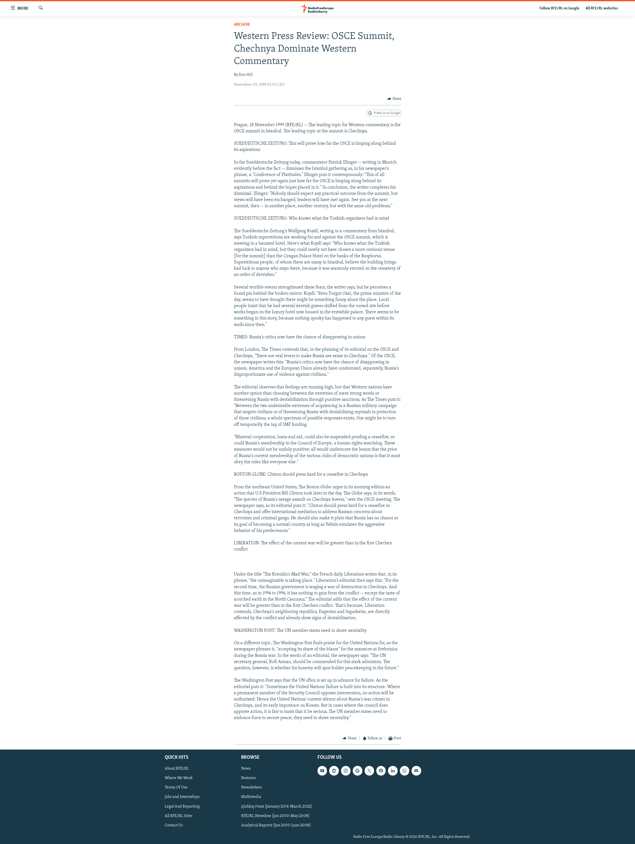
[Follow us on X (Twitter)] (369, 771)
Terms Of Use (176, 788)
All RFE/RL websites (602, 8)
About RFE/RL (177, 769)
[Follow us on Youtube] (322, 771)
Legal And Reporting (182, 807)
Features (248, 778)
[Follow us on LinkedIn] (392, 771)
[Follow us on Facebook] (381, 771)
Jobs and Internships (182, 797)
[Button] (394, 99)
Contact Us (174, 825)
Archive (242, 25)
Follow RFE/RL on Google (559, 8)
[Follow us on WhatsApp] (404, 771)
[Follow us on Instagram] (345, 771)
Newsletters (251, 788)
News (246, 769)
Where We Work (179, 778)
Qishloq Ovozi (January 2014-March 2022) (276, 807)
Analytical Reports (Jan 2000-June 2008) (276, 825)
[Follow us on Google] (357, 771)
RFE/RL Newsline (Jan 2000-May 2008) (275, 816)
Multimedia (251, 797)
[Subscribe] (416, 771)
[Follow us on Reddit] (334, 771)
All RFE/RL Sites (178, 816)
